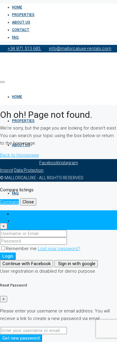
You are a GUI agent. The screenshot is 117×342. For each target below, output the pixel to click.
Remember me (22, 248)
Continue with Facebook (26, 263)
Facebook (48, 162)
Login (7, 256)
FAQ (15, 37)
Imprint (6, 170)
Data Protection (29, 170)
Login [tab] (17, 214)
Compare (9, 202)
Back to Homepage (19, 155)
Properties (23, 15)
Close (28, 202)
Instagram (68, 162)
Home (17, 7)
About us (21, 22)
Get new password (21, 338)
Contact (20, 30)
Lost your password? (59, 248)
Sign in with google (76, 263)
